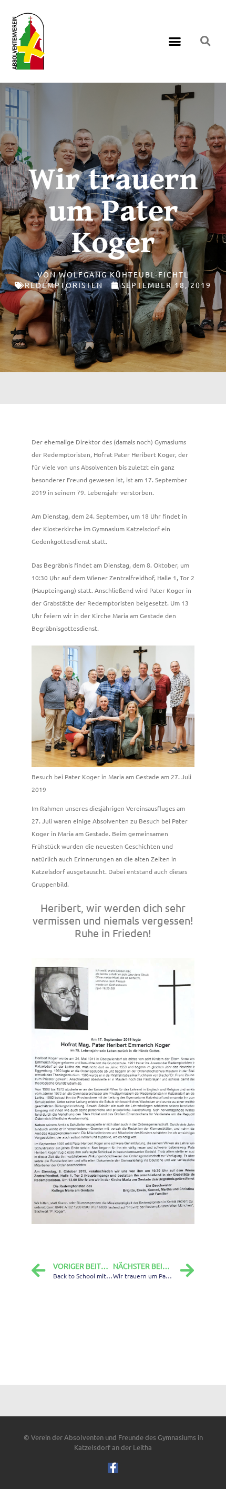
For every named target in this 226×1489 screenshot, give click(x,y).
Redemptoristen (64, 285)
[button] (175, 42)
